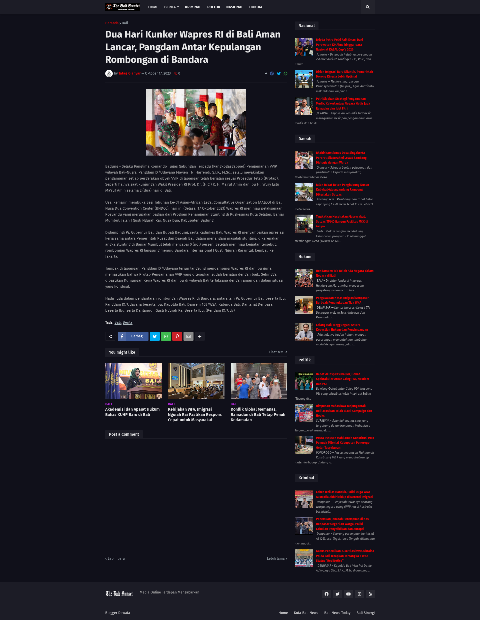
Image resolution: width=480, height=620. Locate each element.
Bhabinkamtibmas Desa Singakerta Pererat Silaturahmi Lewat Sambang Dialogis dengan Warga (341, 157)
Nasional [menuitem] (234, 7)
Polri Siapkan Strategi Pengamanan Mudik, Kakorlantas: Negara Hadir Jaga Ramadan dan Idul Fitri (343, 103)
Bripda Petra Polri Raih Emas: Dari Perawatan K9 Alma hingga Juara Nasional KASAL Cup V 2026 (339, 44)
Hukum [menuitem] (255, 7)
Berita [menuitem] (170, 7)
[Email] (189, 336)
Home (283, 613)
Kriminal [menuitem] (193, 7)
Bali (125, 23)
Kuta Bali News (306, 613)
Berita (127, 323)
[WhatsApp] (285, 74)
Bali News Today (337, 613)
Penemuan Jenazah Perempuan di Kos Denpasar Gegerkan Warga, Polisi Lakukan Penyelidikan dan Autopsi (342, 523)
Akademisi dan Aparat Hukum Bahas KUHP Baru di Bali (132, 412)
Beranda (112, 23)
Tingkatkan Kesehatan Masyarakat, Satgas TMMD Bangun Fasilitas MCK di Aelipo (342, 221)
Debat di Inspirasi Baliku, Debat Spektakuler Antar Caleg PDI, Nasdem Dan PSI (342, 379)
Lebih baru (116, 558)
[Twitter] (279, 74)
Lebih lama (276, 558)
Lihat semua (278, 352)
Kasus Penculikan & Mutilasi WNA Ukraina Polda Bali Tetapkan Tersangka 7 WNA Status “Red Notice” (345, 555)
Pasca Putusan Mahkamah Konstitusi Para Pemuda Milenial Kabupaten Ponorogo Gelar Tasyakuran (345, 442)
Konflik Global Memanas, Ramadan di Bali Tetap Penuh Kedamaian (258, 414)
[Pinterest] (177, 336)
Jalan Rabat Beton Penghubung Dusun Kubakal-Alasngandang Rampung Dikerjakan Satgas (342, 189)
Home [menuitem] (153, 7)
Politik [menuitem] (213, 7)
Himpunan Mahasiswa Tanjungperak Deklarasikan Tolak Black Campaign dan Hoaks (344, 410)
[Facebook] (272, 74)
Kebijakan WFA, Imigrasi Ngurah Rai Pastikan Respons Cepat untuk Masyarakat (195, 414)
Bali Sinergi (365, 613)
